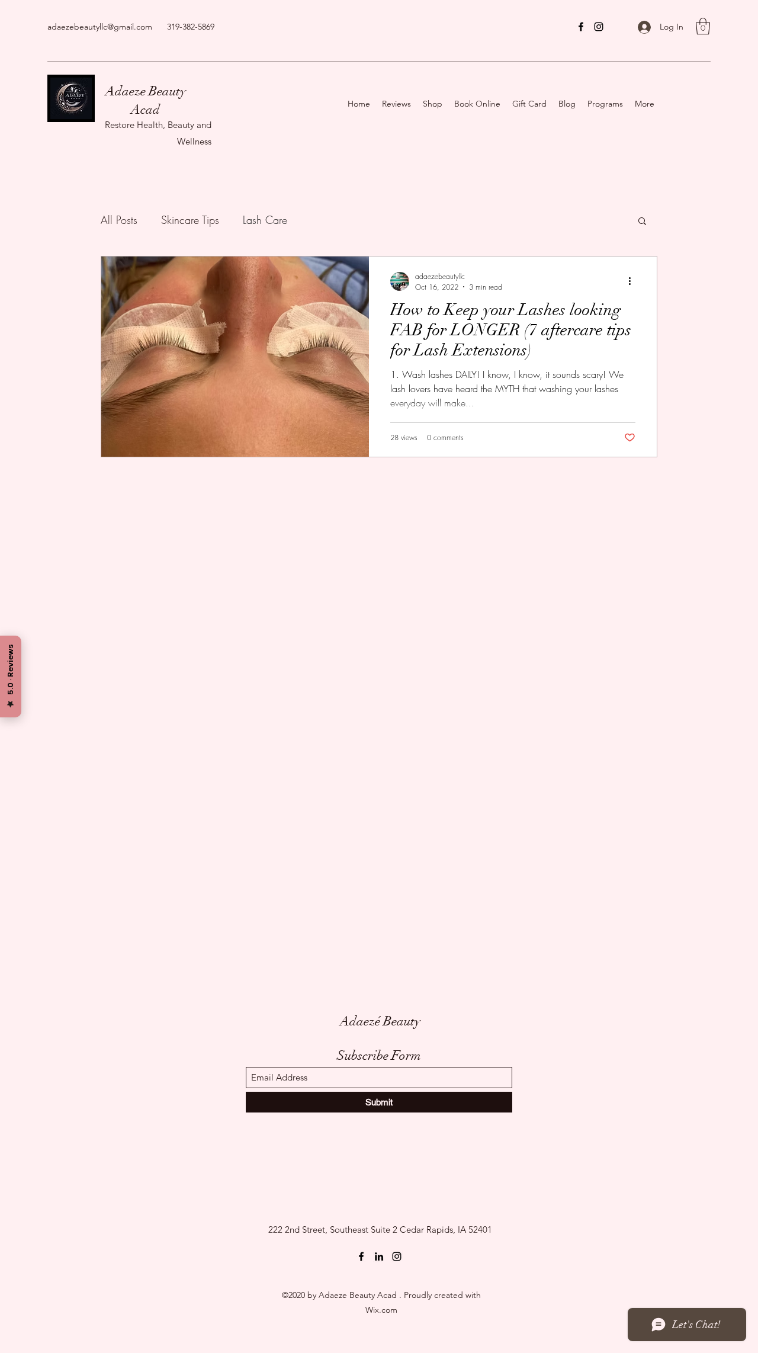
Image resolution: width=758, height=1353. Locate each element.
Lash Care (265, 220)
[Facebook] (581, 27)
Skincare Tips (190, 220)
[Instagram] (599, 27)
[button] (703, 26)
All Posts (119, 220)
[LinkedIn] (379, 1256)
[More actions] (634, 281)
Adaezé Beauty (380, 1021)
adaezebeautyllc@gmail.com (99, 26)
